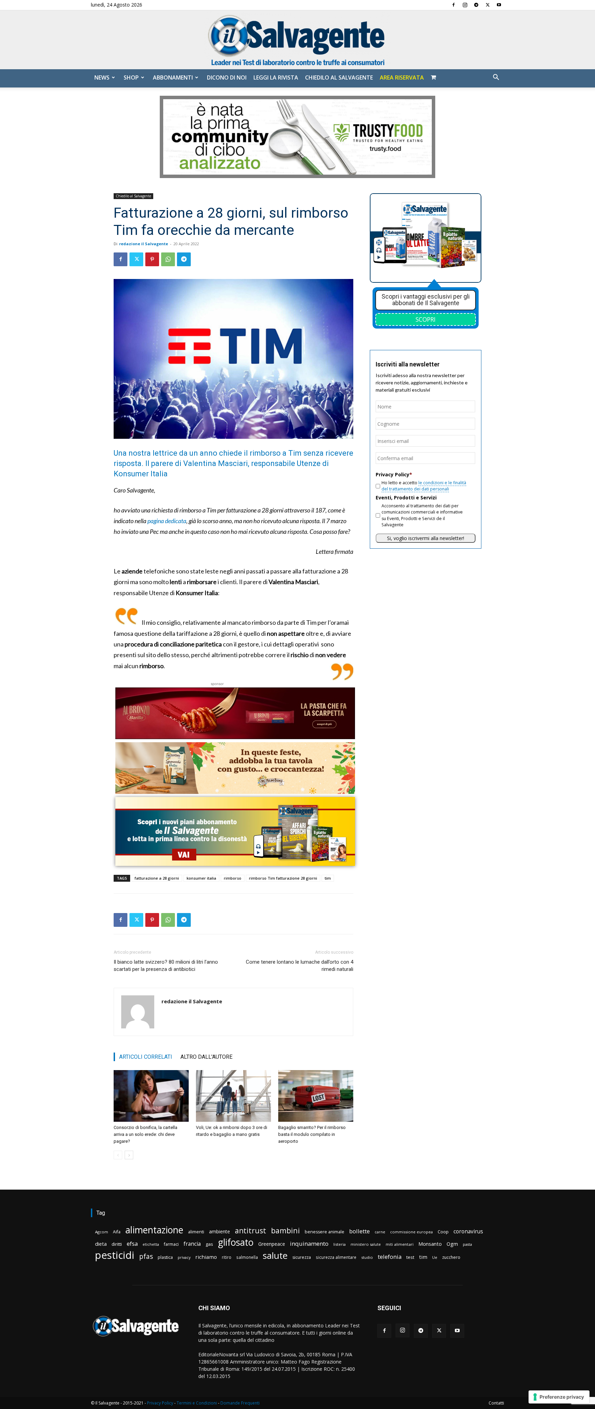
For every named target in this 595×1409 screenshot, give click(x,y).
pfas (146, 1256)
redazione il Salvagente (143, 243)
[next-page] (129, 1155)
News (101, 77)
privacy (184, 1257)
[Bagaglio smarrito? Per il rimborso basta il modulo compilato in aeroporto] (315, 1096)
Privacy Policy (160, 1403)
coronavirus (468, 1231)
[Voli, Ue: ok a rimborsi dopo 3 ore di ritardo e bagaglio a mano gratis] (233, 1096)
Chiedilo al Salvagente (339, 77)
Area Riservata (402, 77)
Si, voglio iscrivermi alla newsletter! (425, 538)
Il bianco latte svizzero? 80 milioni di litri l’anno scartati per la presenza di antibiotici (166, 965)
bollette (359, 1231)
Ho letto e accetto (424, 486)
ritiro (226, 1257)
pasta (467, 1244)
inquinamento (309, 1243)
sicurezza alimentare (336, 1257)
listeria (339, 1244)
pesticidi (114, 1255)
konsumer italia (201, 878)
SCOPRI (426, 319)
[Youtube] (499, 5)
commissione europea (411, 1231)
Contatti (496, 1403)
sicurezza (301, 1257)
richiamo (206, 1256)
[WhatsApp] (168, 259)
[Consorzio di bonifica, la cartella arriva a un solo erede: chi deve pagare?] (151, 1096)
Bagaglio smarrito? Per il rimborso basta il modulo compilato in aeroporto (312, 1134)
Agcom (101, 1231)
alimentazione (154, 1229)
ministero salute (366, 1244)
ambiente (219, 1231)
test (410, 1257)
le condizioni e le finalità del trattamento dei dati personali (424, 486)
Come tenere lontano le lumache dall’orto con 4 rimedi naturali (299, 965)
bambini (285, 1230)
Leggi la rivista (275, 77)
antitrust (250, 1230)
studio (367, 1257)
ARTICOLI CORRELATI (145, 1057)
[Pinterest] (152, 259)
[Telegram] (476, 5)
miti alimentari (400, 1244)
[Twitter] (487, 5)
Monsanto (430, 1244)
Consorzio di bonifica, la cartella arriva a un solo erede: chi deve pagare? (145, 1134)
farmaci (171, 1244)
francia (192, 1243)
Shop (131, 77)
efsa (132, 1243)
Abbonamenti (173, 77)
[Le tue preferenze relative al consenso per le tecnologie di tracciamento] (559, 1396)
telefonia (389, 1256)
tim (328, 878)
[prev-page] (118, 1155)
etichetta (151, 1244)
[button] (496, 78)
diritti (117, 1244)
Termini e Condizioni (197, 1403)
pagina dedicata (166, 521)
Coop (443, 1232)
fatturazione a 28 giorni (157, 878)
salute (275, 1255)
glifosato (235, 1242)
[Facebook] (453, 5)
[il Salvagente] (297, 39)
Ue (434, 1257)
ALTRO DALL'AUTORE (206, 1057)
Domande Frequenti (240, 1403)
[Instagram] (465, 5)
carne (380, 1231)
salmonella (247, 1257)
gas (209, 1244)
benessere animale (324, 1232)
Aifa (117, 1232)
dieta (101, 1243)
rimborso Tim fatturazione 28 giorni (283, 878)
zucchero (451, 1257)
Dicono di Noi (227, 77)
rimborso (232, 878)
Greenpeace (271, 1244)
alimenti (196, 1232)
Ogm (452, 1244)
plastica (165, 1257)
